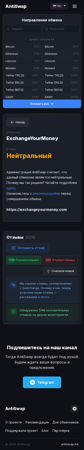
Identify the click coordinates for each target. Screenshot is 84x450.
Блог (45, 430)
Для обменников (65, 422)
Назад (20, 122)
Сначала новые (63, 271)
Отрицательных (60, 260)
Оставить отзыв (30, 248)
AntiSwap (15, 6)
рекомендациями (46, 193)
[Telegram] (75, 409)
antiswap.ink (70, 444)
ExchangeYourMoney (32, 138)
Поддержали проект (21, 430)
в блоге (43, 297)
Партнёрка (60, 430)
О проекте (13, 422)
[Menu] (75, 6)
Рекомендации (37, 422)
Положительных (23, 260)
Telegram (45, 382)
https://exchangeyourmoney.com (36, 209)
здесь (11, 188)
